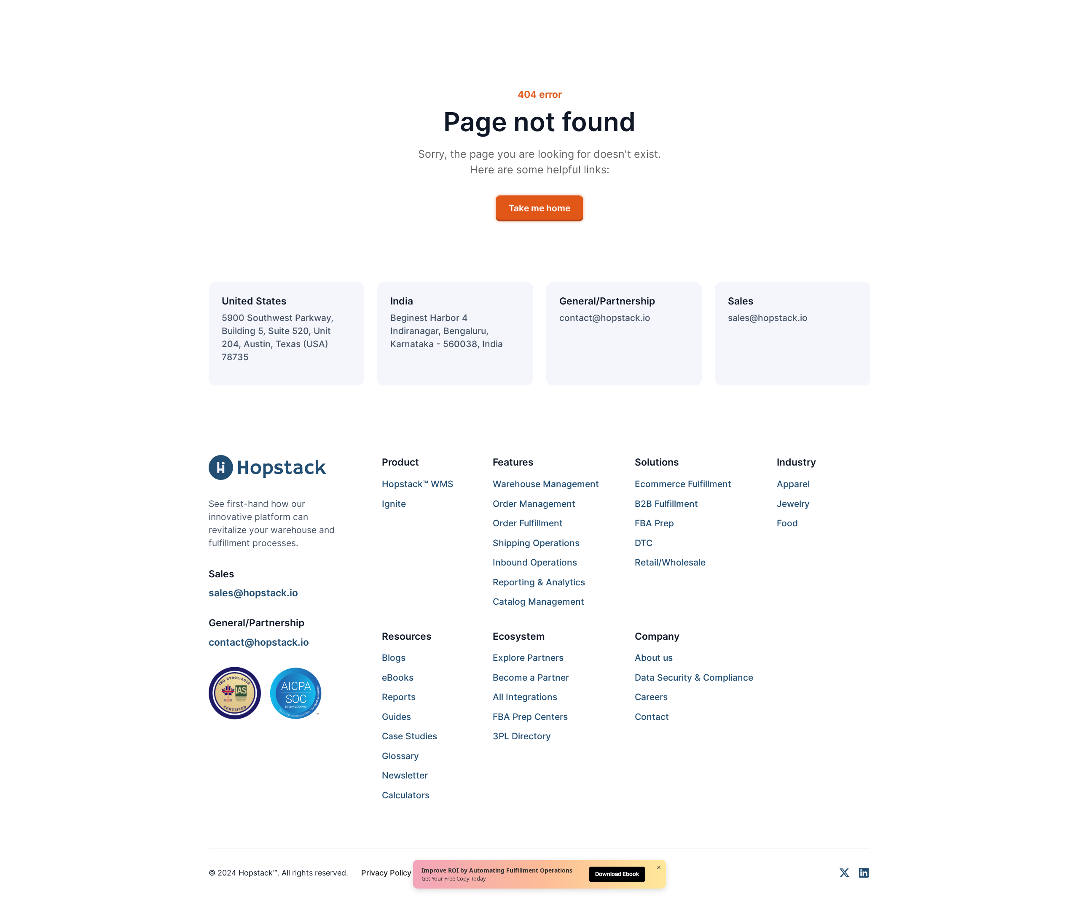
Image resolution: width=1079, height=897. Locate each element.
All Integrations (525, 697)
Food (787, 523)
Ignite (394, 503)
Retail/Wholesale (670, 562)
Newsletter (405, 775)
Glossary (400, 756)
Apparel (793, 484)
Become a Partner (531, 677)
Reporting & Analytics (539, 582)
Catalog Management (538, 601)
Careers (651, 697)
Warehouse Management (546, 484)
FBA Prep (654, 523)
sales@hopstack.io (768, 317)
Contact (652, 716)
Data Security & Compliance (694, 677)
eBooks (397, 677)
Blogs (393, 657)
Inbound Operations (535, 562)
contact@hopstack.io (604, 317)
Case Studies (409, 736)
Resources (407, 636)
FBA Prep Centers (530, 716)
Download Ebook (617, 873)
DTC (643, 543)
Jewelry (793, 503)
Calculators (405, 795)
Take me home (539, 208)
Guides (396, 716)
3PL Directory (522, 736)
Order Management (534, 503)
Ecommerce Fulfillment (683, 484)
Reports (399, 697)
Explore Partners (528, 657)
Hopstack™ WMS (418, 484)
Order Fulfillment (528, 523)
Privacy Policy (386, 872)
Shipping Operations (536, 543)
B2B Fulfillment (666, 503)
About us (654, 657)
